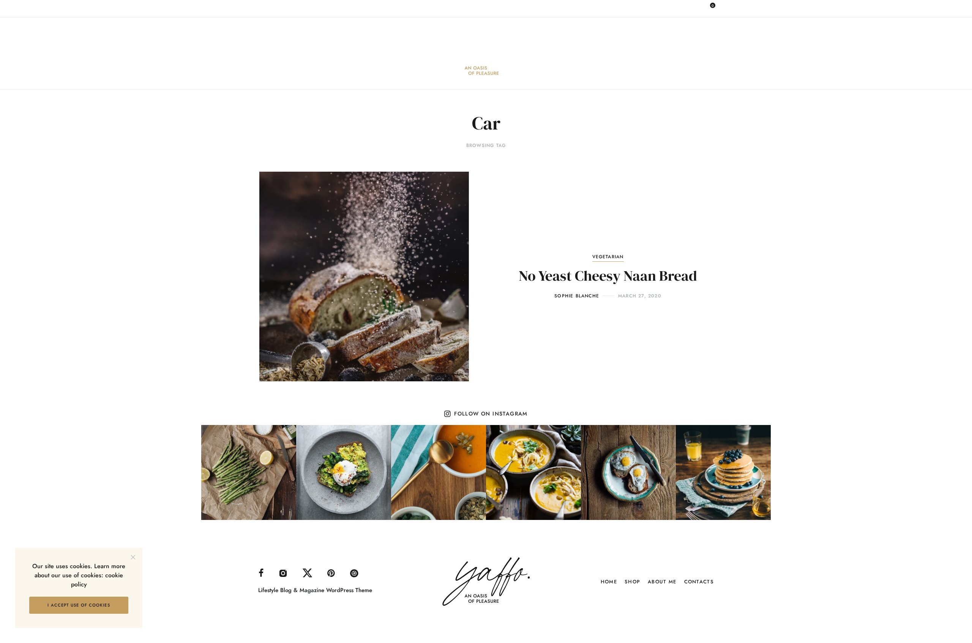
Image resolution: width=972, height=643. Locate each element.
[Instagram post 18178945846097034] (628, 472)
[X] (656, 8)
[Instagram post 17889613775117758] (723, 472)
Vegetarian (608, 256)
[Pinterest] (673, 8)
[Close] (133, 557)
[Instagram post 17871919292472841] (438, 472)
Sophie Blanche (576, 295)
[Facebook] (623, 8)
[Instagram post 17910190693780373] (248, 472)
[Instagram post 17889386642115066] (343, 472)
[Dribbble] (689, 8)
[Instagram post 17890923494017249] (533, 472)
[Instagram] (639, 8)
